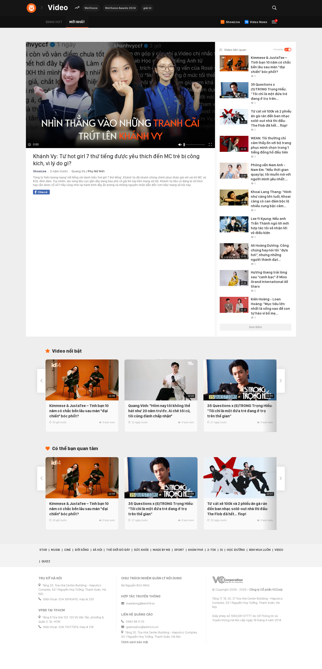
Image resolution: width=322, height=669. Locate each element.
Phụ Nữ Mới (96, 171)
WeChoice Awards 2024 (120, 8)
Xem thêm (255, 327)
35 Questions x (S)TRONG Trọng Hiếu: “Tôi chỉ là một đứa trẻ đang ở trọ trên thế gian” (239, 410)
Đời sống (82, 550)
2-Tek (211, 550)
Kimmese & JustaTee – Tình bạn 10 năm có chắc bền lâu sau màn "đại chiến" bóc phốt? (79, 410)
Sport (179, 550)
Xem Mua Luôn (260, 550)
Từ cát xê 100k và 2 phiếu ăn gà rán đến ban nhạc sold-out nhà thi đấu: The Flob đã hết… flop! (237, 508)
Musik (55, 550)
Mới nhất (77, 22)
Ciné (67, 550)
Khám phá (195, 550)
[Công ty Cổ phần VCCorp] (227, 579)
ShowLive (39, 171)
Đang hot (53, 22)
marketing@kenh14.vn (140, 603)
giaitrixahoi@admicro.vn (142, 627)
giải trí (147, 8)
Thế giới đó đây (118, 550)
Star (43, 550)
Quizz (45, 561)
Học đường (236, 550)
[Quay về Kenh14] (31, 8)
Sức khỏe (141, 550)
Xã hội (97, 550)
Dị (221, 550)
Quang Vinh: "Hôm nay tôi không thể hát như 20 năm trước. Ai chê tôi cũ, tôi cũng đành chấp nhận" (159, 410)
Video (279, 550)
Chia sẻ (42, 192)
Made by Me (161, 550)
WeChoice (91, 8)
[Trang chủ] (58, 7)
